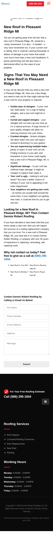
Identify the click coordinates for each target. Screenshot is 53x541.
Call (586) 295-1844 (17, 396)
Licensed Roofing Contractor (20, 439)
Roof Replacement (16, 444)
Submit (26, 364)
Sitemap (26, 511)
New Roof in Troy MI (18, 265)
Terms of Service (26, 508)
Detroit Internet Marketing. (22, 518)
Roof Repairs (13, 435)
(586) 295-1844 (35, 4)
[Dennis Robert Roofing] (8, 4)
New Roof (11, 448)
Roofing (10, 452)
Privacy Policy (41, 508)
